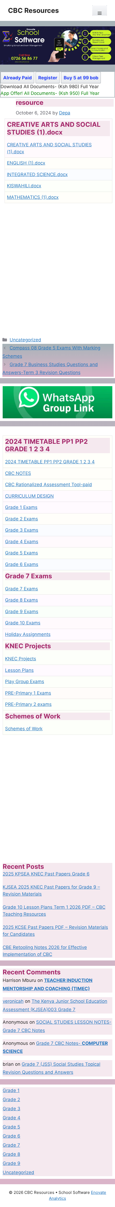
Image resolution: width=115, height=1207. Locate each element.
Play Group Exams (24, 681)
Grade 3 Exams (21, 530)
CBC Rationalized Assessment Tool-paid (48, 484)
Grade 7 (11, 1145)
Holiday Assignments (28, 634)
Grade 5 (11, 1127)
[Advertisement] (57, 267)
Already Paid (17, 77)
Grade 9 (11, 1163)
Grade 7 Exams (21, 588)
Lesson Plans (19, 670)
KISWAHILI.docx (24, 185)
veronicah (13, 1001)
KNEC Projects (20, 658)
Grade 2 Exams (21, 518)
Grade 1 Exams (21, 507)
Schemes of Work (24, 728)
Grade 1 (11, 1090)
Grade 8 (11, 1154)
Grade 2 (11, 1099)
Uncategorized (25, 339)
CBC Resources (33, 10)
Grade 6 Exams (21, 564)
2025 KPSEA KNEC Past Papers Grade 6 (46, 874)
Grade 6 (11, 1136)
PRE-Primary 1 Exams (28, 693)
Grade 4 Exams (21, 541)
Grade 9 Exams (21, 611)
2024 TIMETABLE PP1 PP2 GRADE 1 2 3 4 (50, 461)
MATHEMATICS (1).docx (33, 197)
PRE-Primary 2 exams (28, 704)
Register (47, 77)
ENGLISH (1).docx (26, 163)
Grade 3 (11, 1108)
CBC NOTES (18, 473)
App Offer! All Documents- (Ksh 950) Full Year (50, 93)
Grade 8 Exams (21, 600)
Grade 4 (11, 1117)
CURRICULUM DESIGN (29, 496)
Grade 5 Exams (21, 553)
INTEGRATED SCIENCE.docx (37, 174)
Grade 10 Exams (22, 622)
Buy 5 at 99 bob (81, 77)
